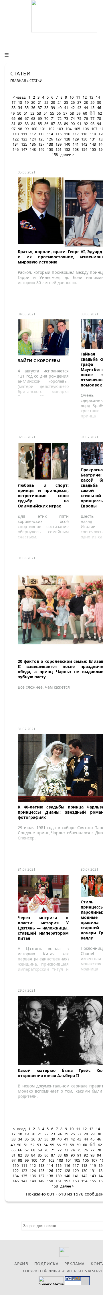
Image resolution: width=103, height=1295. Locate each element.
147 (24, 149)
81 (13, 123)
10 (72, 97)
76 (86, 118)
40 (60, 107)
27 (79, 102)
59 (78, 113)
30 (99, 102)
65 (13, 118)
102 (51, 128)
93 (92, 123)
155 (93, 149)
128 (67, 139)
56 (59, 113)
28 (86, 102)
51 (26, 113)
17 (13, 102)
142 (84, 144)
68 (33, 118)
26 (73, 102)
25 (66, 102)
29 (92, 102)
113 (41, 133)
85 (40, 123)
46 (99, 107)
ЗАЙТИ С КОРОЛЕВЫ (39, 360)
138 (50, 144)
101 (43, 128)
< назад (19, 97)
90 (73, 123)
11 (78, 97)
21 (40, 102)
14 (98, 97)
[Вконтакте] (64, 1255)
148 (33, 149)
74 (73, 118)
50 (19, 113)
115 (59, 133)
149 (41, 149)
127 (59, 139)
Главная (18, 80)
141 (76, 144)
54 (45, 113)
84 (33, 123)
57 (65, 113)
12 (85, 97)
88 (60, 123)
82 (20, 123)
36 (33, 107)
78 (99, 118)
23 (53, 102)
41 (66, 107)
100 (34, 128)
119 (93, 133)
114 (50, 133)
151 (59, 149)
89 (66, 123)
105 (77, 128)
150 (50, 149)
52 (32, 113)
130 (84, 139)
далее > (67, 154)
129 (76, 139)
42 (73, 107)
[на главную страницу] (64, 16)
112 (33, 133)
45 (92, 107)
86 (46, 123)
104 (69, 128)
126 (50, 139)
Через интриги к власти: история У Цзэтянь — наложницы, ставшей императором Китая (43, 928)
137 (41, 144)
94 (99, 123)
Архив (21, 1263)
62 (100, 113)
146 (16, 149)
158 (55, 154)
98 (20, 128)
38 (46, 107)
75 (79, 118)
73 (66, 118)
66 (20, 118)
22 (46, 102)
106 (86, 128)
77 (92, 118)
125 (41, 139)
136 (33, 144)
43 (79, 107)
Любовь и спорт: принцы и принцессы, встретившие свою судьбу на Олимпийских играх (43, 496)
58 (72, 113)
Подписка (46, 1263)
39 (53, 107)
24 (60, 102)
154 (84, 149)
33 (13, 107)
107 (94, 128)
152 (67, 149)
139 (59, 144)
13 (91, 97)
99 (27, 128)
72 (60, 118)
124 (33, 139)
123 (24, 139)
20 (33, 102)
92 (86, 123)
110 (16, 133)
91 (79, 123)
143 (93, 144)
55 (52, 113)
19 (27, 102)
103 (60, 128)
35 (27, 107)
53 (39, 113)
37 (40, 107)
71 (53, 118)
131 (93, 139)
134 (16, 144)
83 (27, 123)
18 (20, 102)
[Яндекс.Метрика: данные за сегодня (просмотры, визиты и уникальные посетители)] (51, 1280)
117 (76, 133)
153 (76, 149)
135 (24, 144)
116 (67, 133)
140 (67, 144)
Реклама (74, 1263)
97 (13, 128)
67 (27, 118)
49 (13, 113)
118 (84, 133)
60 (85, 113)
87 (53, 123)
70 (46, 118)
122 (16, 139)
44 (86, 107)
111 (24, 133)
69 (40, 118)
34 (20, 107)
